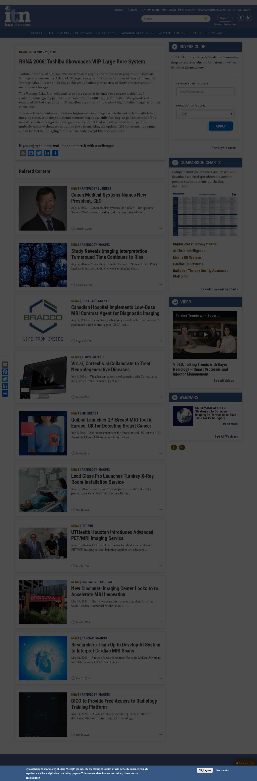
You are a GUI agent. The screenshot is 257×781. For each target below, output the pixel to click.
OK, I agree (205, 770)
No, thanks (222, 770)
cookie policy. (33, 777)
